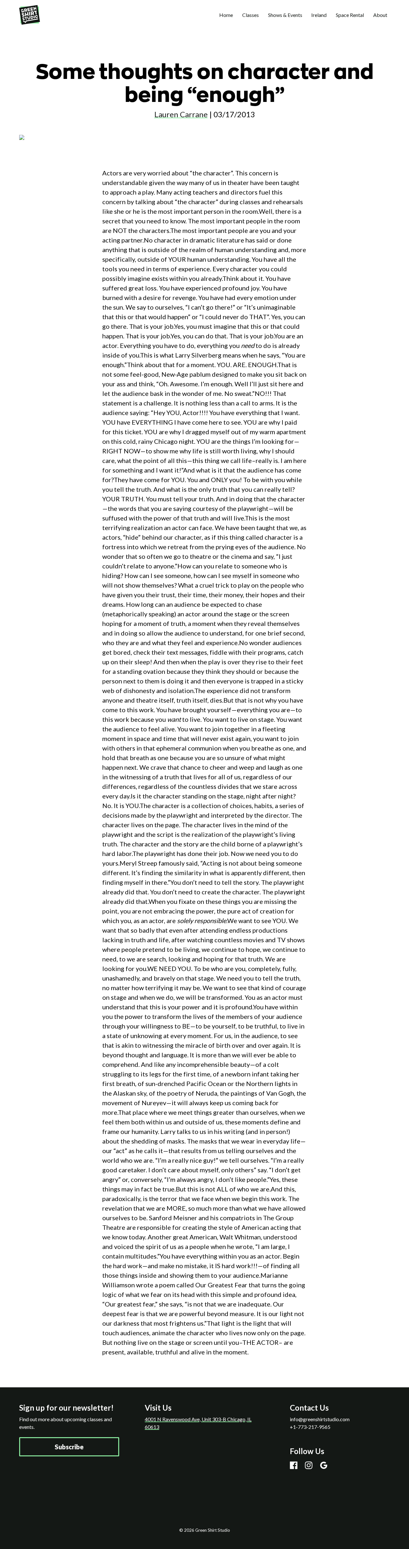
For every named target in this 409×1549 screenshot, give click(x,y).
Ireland (319, 15)
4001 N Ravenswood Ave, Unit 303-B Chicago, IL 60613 (198, 1423)
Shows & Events (285, 15)
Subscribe (69, 1447)
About (380, 15)
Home (226, 15)
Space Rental (350, 15)
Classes (250, 15)
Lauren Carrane (181, 114)
